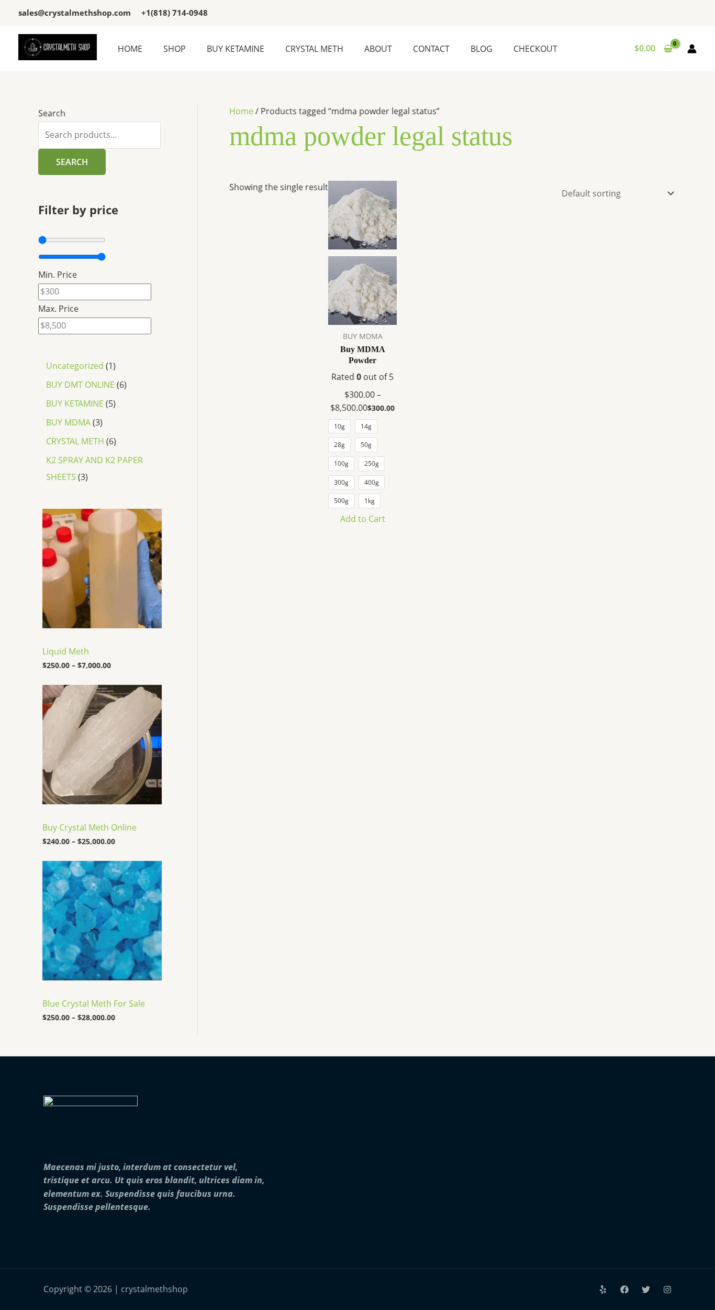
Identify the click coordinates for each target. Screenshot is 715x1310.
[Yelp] (603, 1289)
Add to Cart (362, 519)
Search (51, 113)
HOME (130, 48)
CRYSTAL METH (314, 48)
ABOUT (378, 48)
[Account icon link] (692, 48)
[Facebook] (624, 1289)
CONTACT (431, 48)
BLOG (482, 48)
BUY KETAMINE (235, 48)
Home (241, 111)
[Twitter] (646, 1289)
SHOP (174, 48)
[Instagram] (667, 1289)
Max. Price (58, 308)
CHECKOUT (535, 48)
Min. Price (57, 274)
